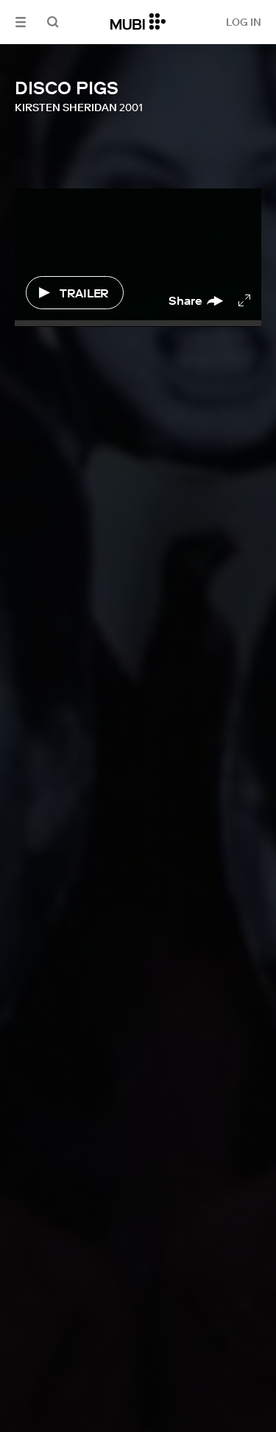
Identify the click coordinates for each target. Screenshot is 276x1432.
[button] (20, 21)
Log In (243, 22)
